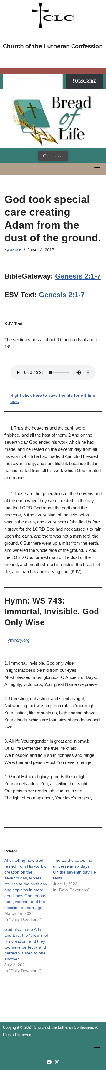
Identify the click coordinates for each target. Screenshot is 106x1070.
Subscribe (84, 81)
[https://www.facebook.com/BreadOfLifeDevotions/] (49, 1062)
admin (15, 250)
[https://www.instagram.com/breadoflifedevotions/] (57, 1062)
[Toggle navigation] (97, 61)
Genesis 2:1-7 (78, 276)
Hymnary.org (16, 640)
